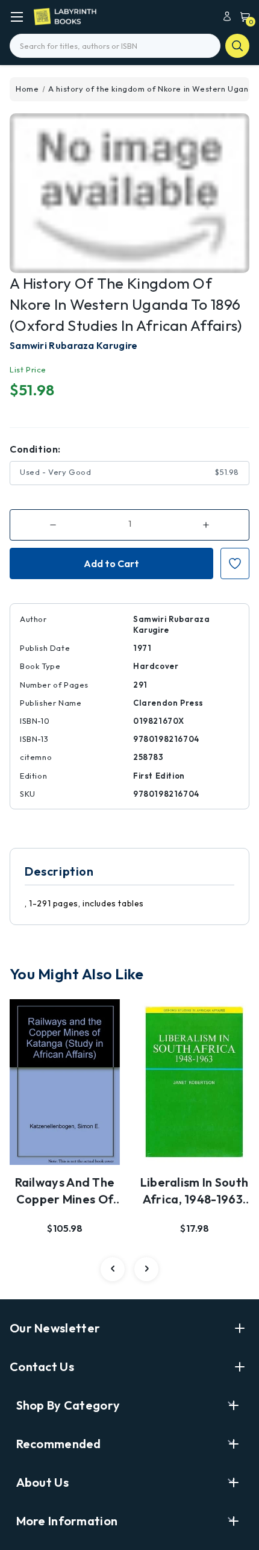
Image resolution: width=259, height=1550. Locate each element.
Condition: (35, 449)
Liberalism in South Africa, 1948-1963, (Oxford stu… (194, 1191)
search (237, 46)
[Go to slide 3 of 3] (113, 1269)
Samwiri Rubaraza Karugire (74, 345)
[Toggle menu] (16, 16)
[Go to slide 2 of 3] (146, 1269)
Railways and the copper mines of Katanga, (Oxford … (65, 1191)
